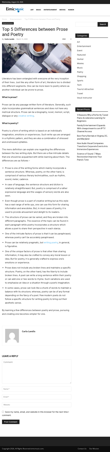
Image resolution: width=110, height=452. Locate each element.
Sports (80, 80)
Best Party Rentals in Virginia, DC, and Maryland (92, 137)
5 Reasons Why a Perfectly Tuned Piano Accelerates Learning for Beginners (92, 118)
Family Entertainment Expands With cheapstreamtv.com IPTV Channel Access (91, 128)
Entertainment (50, 10)
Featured (81, 54)
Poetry (80, 72)
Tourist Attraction (85, 89)
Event (79, 50)
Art (32, 10)
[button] (104, 9)
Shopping (81, 76)
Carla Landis (9, 39)
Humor (71, 10)
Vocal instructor (84, 97)
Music (38, 10)
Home (4, 19)
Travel (80, 93)
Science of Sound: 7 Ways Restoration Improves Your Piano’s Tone (89, 157)
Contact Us (82, 448)
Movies (62, 10)
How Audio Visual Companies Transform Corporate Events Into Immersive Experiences (92, 146)
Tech (79, 84)
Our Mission (94, 448)
